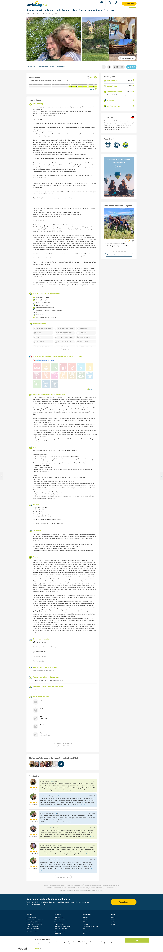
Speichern (119, 67)
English (113, 917)
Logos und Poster (59, 924)
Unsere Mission (59, 933)
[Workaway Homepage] (36, 3)
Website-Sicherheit (63, 745)
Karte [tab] (52, 67)
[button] (113, 251)
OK (137, 940)
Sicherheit (85, 919)
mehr (119, 166)
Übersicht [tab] (31, 67)
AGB (84, 928)
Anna (56, 813)
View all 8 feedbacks (63, 877)
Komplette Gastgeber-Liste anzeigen (119, 255)
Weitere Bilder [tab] (43, 67)
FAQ (84, 922)
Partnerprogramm (60, 931)
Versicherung (86, 924)
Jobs (84, 933)
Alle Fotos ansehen (127, 58)
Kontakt (132, 67)
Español (113, 922)
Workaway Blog (59, 917)
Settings (36, 948)
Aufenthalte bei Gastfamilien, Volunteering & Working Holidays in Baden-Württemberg (67, 887)
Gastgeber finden (31, 917)
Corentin (52, 781)
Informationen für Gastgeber (34, 919)
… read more (89, 790)
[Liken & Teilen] (109, 67)
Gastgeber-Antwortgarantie (90, 926)
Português (113, 924)
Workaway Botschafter (61, 928)
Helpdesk (85, 917)
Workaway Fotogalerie (61, 919)
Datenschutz (86, 931)
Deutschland (32, 14)
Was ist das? (93, 389)
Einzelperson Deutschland (97, 887)
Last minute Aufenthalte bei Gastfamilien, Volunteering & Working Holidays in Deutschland (81, 890)
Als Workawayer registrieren (34, 924)
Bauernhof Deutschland (111, 887)
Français (113, 919)
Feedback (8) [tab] (61, 67)
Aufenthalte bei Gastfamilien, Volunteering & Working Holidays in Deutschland (63, 885)
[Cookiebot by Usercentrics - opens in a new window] (22, 948)
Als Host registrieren (32, 926)
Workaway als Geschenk (33, 928)
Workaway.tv (58, 922)
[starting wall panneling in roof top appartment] (123, 28)
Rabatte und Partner (32, 931)
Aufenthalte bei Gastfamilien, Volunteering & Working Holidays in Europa (101, 885)
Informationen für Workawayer (35, 922)
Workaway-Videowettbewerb (63, 926)
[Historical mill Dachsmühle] (95, 50)
